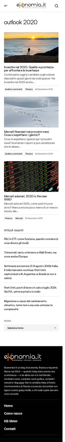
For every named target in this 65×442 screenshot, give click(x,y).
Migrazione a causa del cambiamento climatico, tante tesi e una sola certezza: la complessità (28, 305)
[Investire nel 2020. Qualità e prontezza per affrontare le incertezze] (31, 47)
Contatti (10, 429)
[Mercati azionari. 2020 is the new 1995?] (31, 176)
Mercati (19, 218)
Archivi (7, 320)
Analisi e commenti (13, 89)
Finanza (29, 89)
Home (8, 406)
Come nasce (13, 413)
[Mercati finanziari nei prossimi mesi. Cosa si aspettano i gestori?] (31, 112)
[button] (6, 6)
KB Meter (11, 421)
